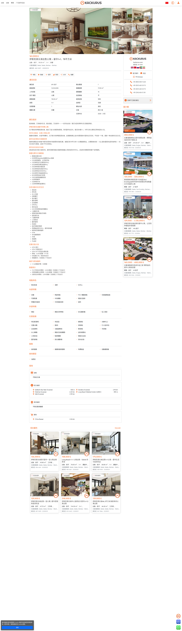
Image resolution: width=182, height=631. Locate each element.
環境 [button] (56, 75)
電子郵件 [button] (135, 73)
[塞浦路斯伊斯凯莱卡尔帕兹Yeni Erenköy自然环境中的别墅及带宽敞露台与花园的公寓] (137, 163)
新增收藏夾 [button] (35, 10)
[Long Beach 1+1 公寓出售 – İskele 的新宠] (75, 443)
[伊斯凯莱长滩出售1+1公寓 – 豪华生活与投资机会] (106, 443)
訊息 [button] (144, 73)
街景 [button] (49, 75)
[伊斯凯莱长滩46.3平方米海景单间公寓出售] (106, 484)
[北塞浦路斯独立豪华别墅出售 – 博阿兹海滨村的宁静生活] (137, 121)
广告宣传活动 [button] (20, 3)
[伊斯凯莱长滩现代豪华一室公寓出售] (44, 443)
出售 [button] (2, 3)
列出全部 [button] (117, 428)
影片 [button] (127, 130)
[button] (70, 31)
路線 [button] (41, 75)
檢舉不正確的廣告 (133, 100)
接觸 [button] (72, 75)
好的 (17, 627)
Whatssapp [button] (139, 77)
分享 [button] (64, 75)
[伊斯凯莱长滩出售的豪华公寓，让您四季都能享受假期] (137, 207)
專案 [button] (12, 3)
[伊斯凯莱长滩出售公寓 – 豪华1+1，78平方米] (70, 31)
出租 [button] (7, 3)
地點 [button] (34, 75)
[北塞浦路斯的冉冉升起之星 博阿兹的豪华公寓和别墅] (137, 248)
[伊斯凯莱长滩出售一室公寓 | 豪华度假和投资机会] (44, 484)
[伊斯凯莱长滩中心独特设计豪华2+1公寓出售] (75, 484)
